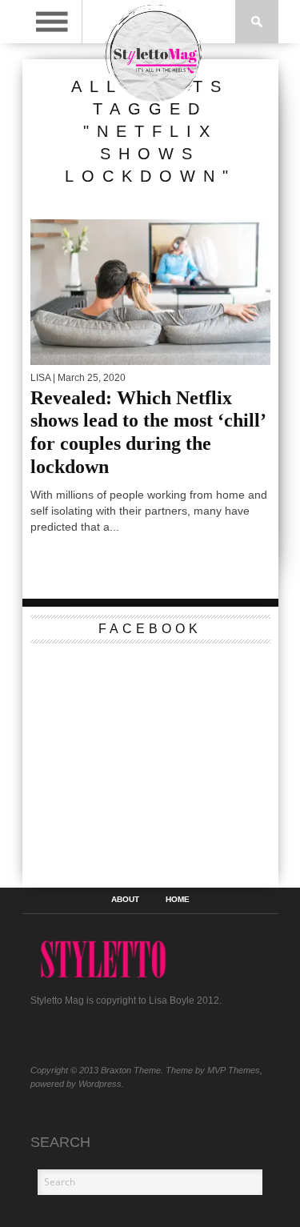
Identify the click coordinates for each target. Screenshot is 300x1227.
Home (178, 900)
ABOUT (125, 900)
